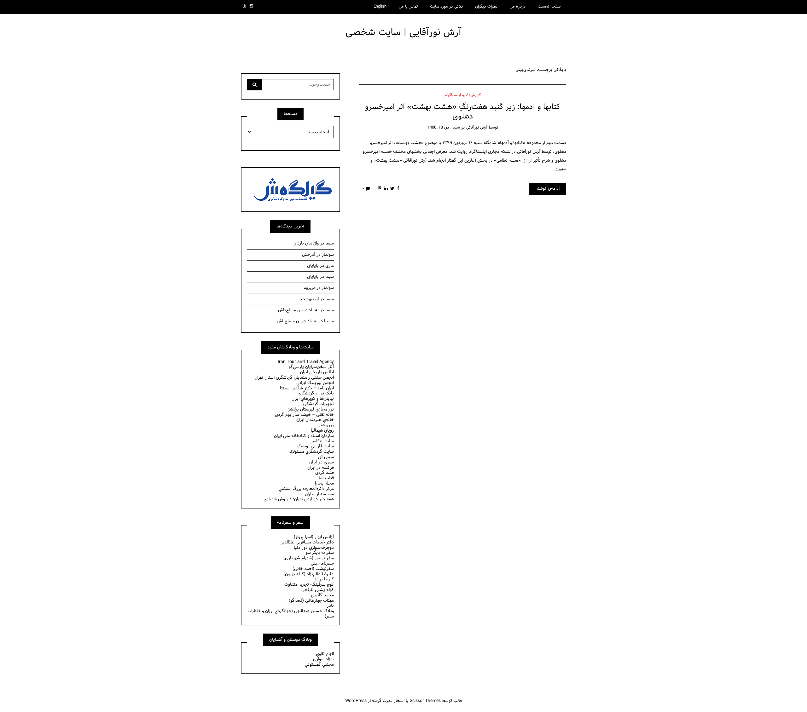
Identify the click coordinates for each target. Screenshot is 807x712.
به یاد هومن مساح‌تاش (298, 310)
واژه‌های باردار (306, 243)
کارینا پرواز (324, 579)
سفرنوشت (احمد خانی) (313, 568)
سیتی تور (325, 457)
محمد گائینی (322, 595)
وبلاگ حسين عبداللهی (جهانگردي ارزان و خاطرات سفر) (290, 613)
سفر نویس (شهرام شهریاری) (308, 558)
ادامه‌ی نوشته (548, 188)
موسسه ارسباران (319, 494)
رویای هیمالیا (322, 430)
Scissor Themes (425, 700)
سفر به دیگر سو (319, 552)
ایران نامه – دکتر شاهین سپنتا (307, 388)
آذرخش (308, 254)
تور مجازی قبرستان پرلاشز (311, 409)
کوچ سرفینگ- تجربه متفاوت (309, 584)
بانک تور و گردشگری (316, 393)
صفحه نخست (549, 6)
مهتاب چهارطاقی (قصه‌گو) (311, 600)
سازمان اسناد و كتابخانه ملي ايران (304, 435)
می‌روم (309, 287)
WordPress (356, 700)
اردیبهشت (310, 299)
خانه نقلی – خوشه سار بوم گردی (304, 414)
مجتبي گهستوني (319, 664)
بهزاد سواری (323, 659)
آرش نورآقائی (476, 127)
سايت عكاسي (322, 441)
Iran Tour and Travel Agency (306, 361)
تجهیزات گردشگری (317, 404)
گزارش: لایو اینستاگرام (462, 95)
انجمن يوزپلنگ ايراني (315, 383)
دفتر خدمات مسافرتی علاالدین (307, 542)
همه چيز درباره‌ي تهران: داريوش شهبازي (299, 499)
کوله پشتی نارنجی (317, 590)
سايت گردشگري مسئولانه (311, 451)
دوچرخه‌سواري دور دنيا (314, 547)
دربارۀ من (517, 6)
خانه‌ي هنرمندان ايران (315, 419)
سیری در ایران (321, 462)
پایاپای (313, 265)
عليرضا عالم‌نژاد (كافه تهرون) (308, 574)
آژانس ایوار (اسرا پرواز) (314, 537)
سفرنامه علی (322, 563)
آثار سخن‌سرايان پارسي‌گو (311, 366)
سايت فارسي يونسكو (315, 446)
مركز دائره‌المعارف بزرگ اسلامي (306, 488)
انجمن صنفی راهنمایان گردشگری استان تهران (294, 377)
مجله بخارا (324, 483)
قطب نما (326, 478)
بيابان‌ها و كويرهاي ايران (313, 398)
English (380, 6)
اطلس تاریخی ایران (317, 372)
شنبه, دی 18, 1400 (443, 127)
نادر (330, 605)
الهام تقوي (325, 653)
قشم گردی (324, 472)
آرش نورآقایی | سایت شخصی (403, 32)
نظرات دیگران (486, 6)
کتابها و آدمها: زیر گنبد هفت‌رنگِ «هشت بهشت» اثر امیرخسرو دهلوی (462, 111)
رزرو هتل (325, 425)
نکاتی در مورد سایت (446, 6)
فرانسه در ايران (320, 467)
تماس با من (408, 6)
